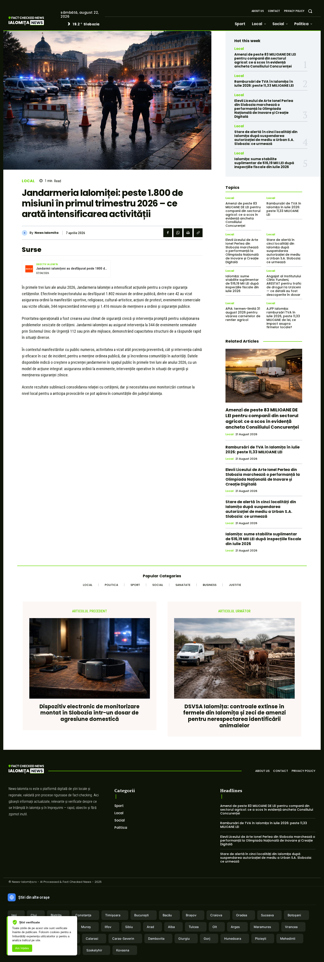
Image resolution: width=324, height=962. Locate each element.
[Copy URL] (198, 232)
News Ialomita (46, 233)
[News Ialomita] (26, 233)
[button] (310, 11)
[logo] (33, 21)
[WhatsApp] (177, 232)
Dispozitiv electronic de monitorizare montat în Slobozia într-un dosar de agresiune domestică (89, 712)
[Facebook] (167, 232)
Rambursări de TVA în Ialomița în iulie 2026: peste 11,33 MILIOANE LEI (264, 83)
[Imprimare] (188, 232)
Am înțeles (22, 948)
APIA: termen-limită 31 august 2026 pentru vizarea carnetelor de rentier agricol (242, 314)
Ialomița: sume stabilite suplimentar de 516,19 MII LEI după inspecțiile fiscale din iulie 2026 (264, 163)
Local (28, 181)
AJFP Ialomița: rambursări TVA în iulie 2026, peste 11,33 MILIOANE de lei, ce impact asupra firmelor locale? (283, 317)
